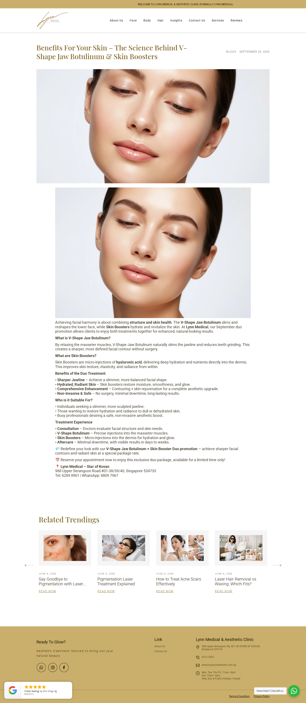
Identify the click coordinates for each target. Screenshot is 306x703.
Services (218, 20)
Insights (176, 20)
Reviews (237, 20)
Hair (161, 20)
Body (147, 20)
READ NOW (47, 591)
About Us (116, 20)
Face (133, 20)
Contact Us (197, 20)
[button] (277, 565)
